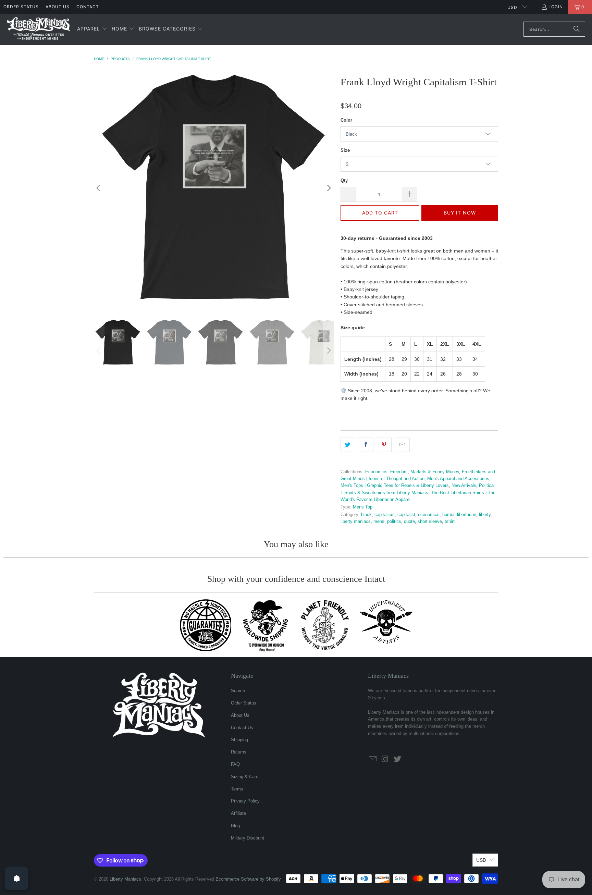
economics (429, 514)
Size (345, 150)
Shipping (239, 739)
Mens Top (362, 507)
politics (394, 521)
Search (238, 690)
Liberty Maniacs (125, 879)
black (366, 514)
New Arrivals (464, 485)
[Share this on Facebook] (366, 445)
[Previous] (99, 188)
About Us (58, 6)
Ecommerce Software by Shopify (248, 879)
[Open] (16, 878)
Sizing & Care (244, 776)
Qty (344, 180)
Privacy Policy (245, 801)
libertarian (466, 514)
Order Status (21, 6)
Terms (237, 789)
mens (378, 521)
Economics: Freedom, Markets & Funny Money (412, 471)
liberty (485, 514)
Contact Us (242, 727)
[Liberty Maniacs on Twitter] (397, 759)
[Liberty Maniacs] (38, 29)
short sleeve (430, 521)
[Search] (576, 29)
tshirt (450, 521)
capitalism (384, 514)
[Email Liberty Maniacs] (373, 759)
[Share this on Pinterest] (384, 445)
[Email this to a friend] (402, 445)
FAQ (235, 764)
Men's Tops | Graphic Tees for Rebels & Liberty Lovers (395, 485)
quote (409, 521)
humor (448, 514)
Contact (87, 6)
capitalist (406, 514)
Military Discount (247, 838)
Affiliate (238, 813)
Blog (235, 825)
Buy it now (460, 213)
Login (555, 6)
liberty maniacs (356, 521)
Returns (238, 752)
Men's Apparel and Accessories (458, 478)
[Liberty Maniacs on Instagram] (385, 759)
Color (346, 120)
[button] (92, 29)
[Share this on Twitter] (348, 445)
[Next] (328, 188)
